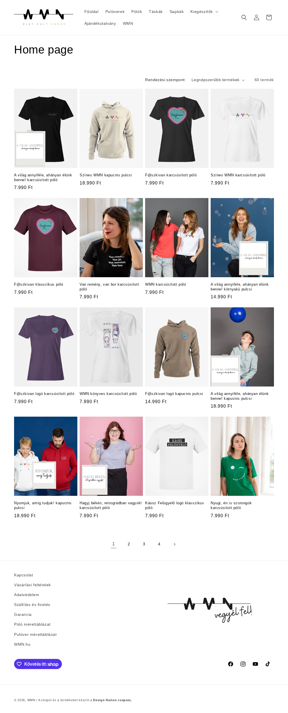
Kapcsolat (23, 575)
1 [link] (113, 543)
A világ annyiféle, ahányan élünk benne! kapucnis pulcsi (240, 396)
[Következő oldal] (174, 544)
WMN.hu (22, 644)
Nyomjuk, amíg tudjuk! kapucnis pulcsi (43, 505)
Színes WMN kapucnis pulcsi (106, 175)
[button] (203, 11)
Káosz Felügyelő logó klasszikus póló (174, 505)
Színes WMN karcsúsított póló (238, 175)
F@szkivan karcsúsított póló (171, 175)
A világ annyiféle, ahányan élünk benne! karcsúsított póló (43, 177)
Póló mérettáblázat (32, 624)
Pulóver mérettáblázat (35, 634)
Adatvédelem (26, 594)
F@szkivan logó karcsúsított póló (44, 394)
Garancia (23, 614)
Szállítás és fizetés (32, 604)
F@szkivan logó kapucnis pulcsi (174, 394)
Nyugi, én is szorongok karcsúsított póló (231, 505)
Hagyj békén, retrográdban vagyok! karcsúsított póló (111, 505)
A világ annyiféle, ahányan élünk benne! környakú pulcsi (240, 286)
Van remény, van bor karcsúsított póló (109, 286)
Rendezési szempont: (165, 79)
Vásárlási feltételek (32, 585)
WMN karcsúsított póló (165, 284)
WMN (31, 700)
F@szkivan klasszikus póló (38, 284)
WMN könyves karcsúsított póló (108, 394)
